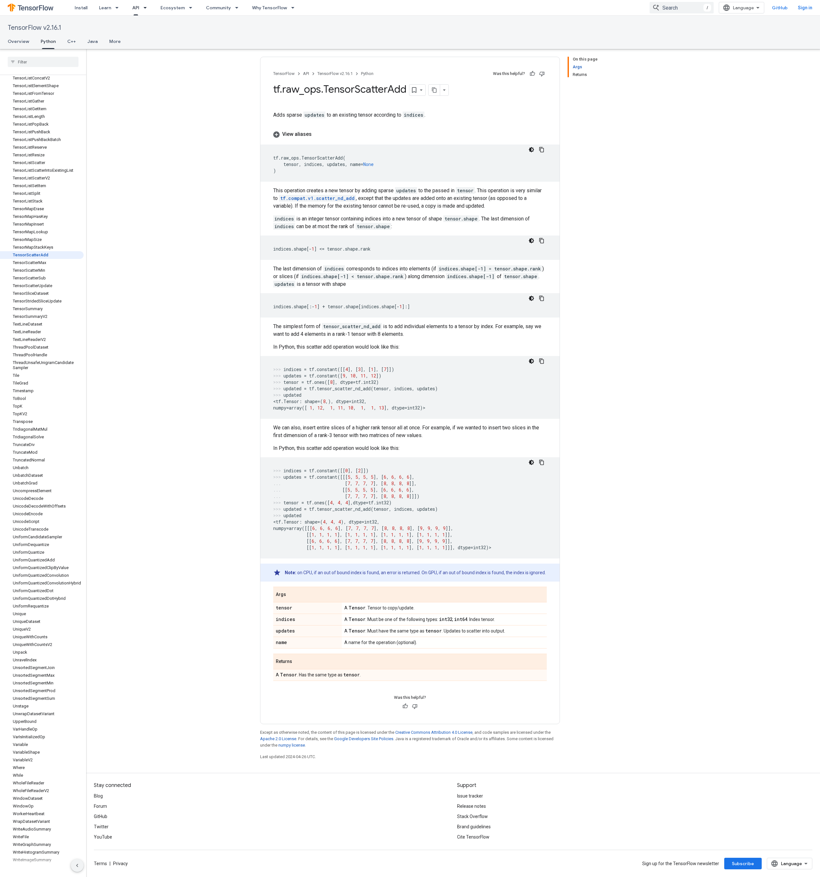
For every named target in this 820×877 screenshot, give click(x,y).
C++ (71, 41)
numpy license (291, 745)
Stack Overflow (472, 816)
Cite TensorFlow (473, 837)
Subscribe (743, 863)
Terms (100, 863)
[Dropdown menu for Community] (238, 7)
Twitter (101, 826)
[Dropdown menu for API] (147, 7)
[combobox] (682, 7)
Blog (98, 795)
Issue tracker (470, 795)
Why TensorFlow (269, 8)
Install (81, 8)
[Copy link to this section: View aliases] (318, 134)
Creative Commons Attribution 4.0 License (433, 732)
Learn (105, 8)
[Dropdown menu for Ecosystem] (192, 7)
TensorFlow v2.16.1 (34, 28)
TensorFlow (284, 73)
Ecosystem (172, 8)
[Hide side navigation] (77, 865)
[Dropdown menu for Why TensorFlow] (294, 7)
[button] (410, 134)
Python (48, 41)
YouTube (103, 837)
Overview (18, 41)
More (115, 41)
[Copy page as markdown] (434, 90)
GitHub (780, 8)
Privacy (120, 863)
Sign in (805, 7)
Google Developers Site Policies (363, 738)
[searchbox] (43, 62)
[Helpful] (532, 74)
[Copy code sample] (542, 150)
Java (92, 41)
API (135, 8)
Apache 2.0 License (278, 738)
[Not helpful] (542, 74)
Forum (100, 806)
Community (218, 8)
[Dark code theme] (531, 150)
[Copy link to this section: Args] (292, 595)
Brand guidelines (474, 826)
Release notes (471, 806)
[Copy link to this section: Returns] (298, 662)
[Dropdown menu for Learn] (119, 7)
